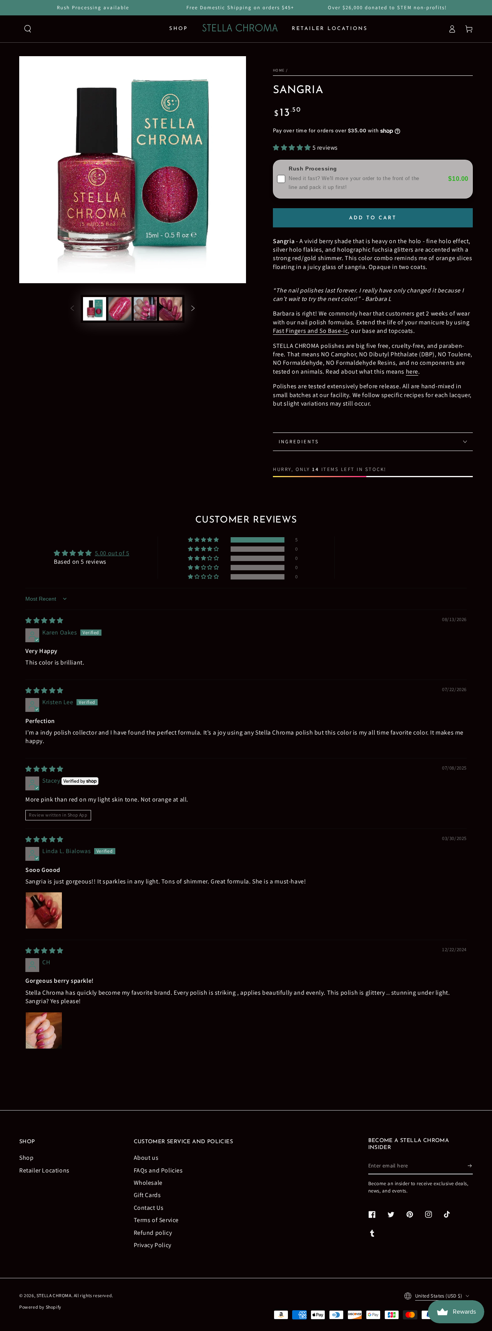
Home (278, 70)
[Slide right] (192, 309)
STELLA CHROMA (54, 1295)
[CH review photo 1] (43, 1030)
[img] (44, 620)
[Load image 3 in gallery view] (145, 309)
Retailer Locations (44, 1170)
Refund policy (153, 1233)
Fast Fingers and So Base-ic (310, 331)
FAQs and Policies (158, 1170)
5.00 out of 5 (112, 553)
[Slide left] (72, 309)
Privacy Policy (152, 1245)
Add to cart (373, 217)
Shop (26, 1158)
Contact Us (149, 1208)
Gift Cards (147, 1195)
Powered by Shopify (40, 1307)
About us (146, 1158)
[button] (27, 28)
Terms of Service (156, 1220)
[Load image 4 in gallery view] (170, 309)
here (412, 371)
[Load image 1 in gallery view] (94, 309)
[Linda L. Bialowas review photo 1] (43, 910)
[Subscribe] (470, 1165)
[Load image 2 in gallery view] (119, 309)
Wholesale (148, 1183)
